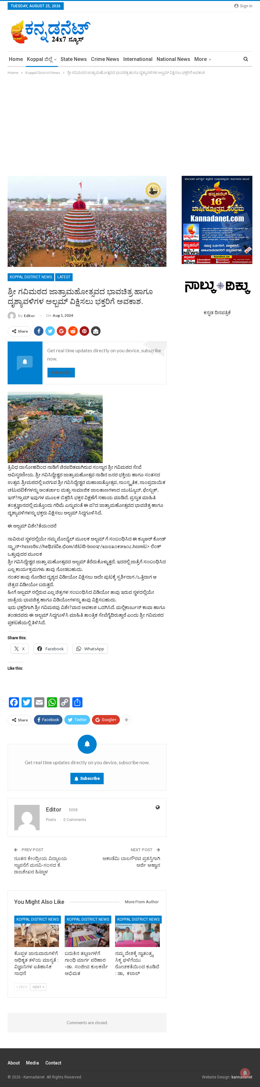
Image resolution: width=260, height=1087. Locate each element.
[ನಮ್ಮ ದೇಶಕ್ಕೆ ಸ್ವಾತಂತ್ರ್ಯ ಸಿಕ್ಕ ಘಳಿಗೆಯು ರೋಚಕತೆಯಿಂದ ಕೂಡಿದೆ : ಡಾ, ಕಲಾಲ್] (137, 931)
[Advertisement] (130, 123)
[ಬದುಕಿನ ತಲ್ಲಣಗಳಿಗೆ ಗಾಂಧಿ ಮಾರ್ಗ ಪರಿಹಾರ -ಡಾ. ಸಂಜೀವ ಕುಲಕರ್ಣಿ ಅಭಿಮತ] (87, 931)
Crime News (105, 59)
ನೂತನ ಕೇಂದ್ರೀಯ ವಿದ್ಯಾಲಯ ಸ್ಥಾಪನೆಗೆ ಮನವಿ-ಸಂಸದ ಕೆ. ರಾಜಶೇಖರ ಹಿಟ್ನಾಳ (40, 865)
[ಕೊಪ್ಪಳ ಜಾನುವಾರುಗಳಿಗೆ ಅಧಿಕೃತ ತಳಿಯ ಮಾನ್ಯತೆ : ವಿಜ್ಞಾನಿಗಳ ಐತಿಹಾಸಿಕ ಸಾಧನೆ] (36, 931)
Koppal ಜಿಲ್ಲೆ (39, 59)
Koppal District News (31, 277)
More (200, 59)
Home (16, 59)
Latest (63, 277)
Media (32, 1062)
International (138, 59)
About (14, 1062)
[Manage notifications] (245, 1073)
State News (74, 59)
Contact (53, 1062)
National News (173, 59)
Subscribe (61, 372)
